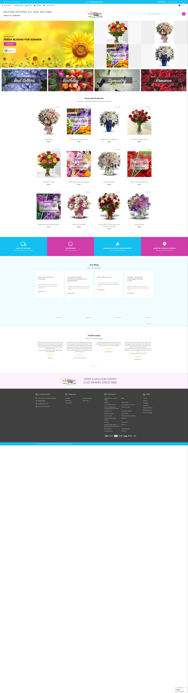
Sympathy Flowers (109, 400)
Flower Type (85, 387)
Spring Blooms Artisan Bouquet (78, 140)
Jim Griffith (138, 347)
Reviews (36, 20)
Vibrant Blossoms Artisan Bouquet (79, 175)
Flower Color (68, 389)
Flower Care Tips (125, 393)
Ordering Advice (108, 417)
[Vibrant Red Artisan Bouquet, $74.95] (139, 161)
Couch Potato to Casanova (128, 391)
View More (149, 310)
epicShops (69, 430)
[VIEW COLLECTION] (24, 88)
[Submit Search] (183, 22)
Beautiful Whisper (109, 175)
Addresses (146, 392)
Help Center (124, 409)
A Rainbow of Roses (48, 175)
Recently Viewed (147, 397)
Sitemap (123, 417)
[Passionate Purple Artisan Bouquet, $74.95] (49, 197)
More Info (16, 24)
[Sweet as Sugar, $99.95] (139, 197)
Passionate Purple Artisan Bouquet (48, 211)
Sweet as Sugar (139, 211)
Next (95, 352)
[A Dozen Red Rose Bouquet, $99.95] (139, 126)
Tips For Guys (124, 400)
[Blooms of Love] (47, 52)
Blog (30, 20)
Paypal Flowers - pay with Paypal (15, 20)
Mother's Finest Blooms (96, 10)
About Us (123, 411)
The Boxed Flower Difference (128, 402)
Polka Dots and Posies (78, 211)
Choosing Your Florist (109, 391)
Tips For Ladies (108, 402)
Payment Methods (147, 394)
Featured (67, 385)
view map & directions (44, 393)
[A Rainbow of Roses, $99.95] (49, 161)
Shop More (68, 387)
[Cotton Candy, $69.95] (49, 126)
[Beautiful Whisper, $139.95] (109, 161)
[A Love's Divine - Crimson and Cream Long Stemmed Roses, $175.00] (109, 197)
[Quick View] (58, 115)
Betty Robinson (79, 338)
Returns (145, 387)
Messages (145, 389)
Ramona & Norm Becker (50, 344)
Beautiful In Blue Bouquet (109, 140)
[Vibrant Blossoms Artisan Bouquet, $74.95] (79, 161)
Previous (92, 352)
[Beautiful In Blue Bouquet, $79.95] (109, 126)
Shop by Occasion (87, 385)
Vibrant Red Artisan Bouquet (139, 175)
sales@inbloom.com (43, 390)
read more (42, 278)
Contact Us (7, 24)
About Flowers (46, 20)
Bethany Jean (109, 346)
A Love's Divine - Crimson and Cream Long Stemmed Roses (109, 211)
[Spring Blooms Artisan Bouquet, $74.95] (79, 126)
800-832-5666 (161, 10)
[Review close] (186, 687)
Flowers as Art (108, 397)
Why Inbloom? (108, 415)
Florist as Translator (126, 397)
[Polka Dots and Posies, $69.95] (79, 197)
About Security (125, 415)
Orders (145, 385)
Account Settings (147, 399)
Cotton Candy (48, 140)
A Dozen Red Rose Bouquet (139, 140)
